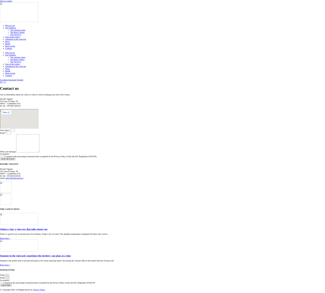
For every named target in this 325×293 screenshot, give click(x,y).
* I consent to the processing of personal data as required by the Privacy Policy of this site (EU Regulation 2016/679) (49, 156)
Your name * (5, 130)
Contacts (8, 48)
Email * (3, 133)
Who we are (10, 26)
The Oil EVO (15, 35)
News (7, 41)
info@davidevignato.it (14, 178)
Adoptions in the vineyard (15, 39)
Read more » (5, 238)
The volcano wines (17, 30)
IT (5, 82)
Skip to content (6, 1)
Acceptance (4, 154)
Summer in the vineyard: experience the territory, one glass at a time (35, 255)
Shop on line (10, 46)
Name (2, 275)
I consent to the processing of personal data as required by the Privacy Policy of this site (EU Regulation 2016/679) (49, 283)
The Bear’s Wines (17, 32)
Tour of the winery (12, 37)
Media (7, 44)
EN (1, 82)
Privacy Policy (39, 290)
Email (2, 278)
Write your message (8, 152)
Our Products (10, 28)
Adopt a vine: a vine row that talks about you (23, 229)
